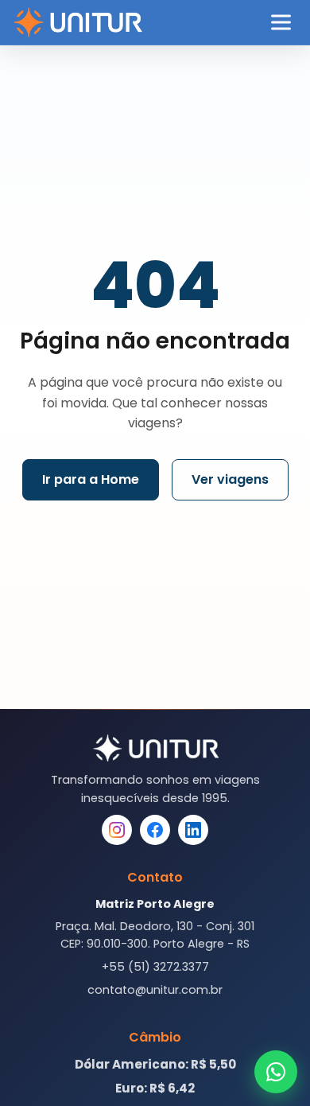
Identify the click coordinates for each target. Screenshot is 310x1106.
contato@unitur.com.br (155, 990)
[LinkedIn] (193, 830)
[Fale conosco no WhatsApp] (275, 1071)
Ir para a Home (90, 479)
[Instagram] (117, 830)
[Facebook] (155, 830)
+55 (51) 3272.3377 (155, 967)
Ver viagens (230, 479)
